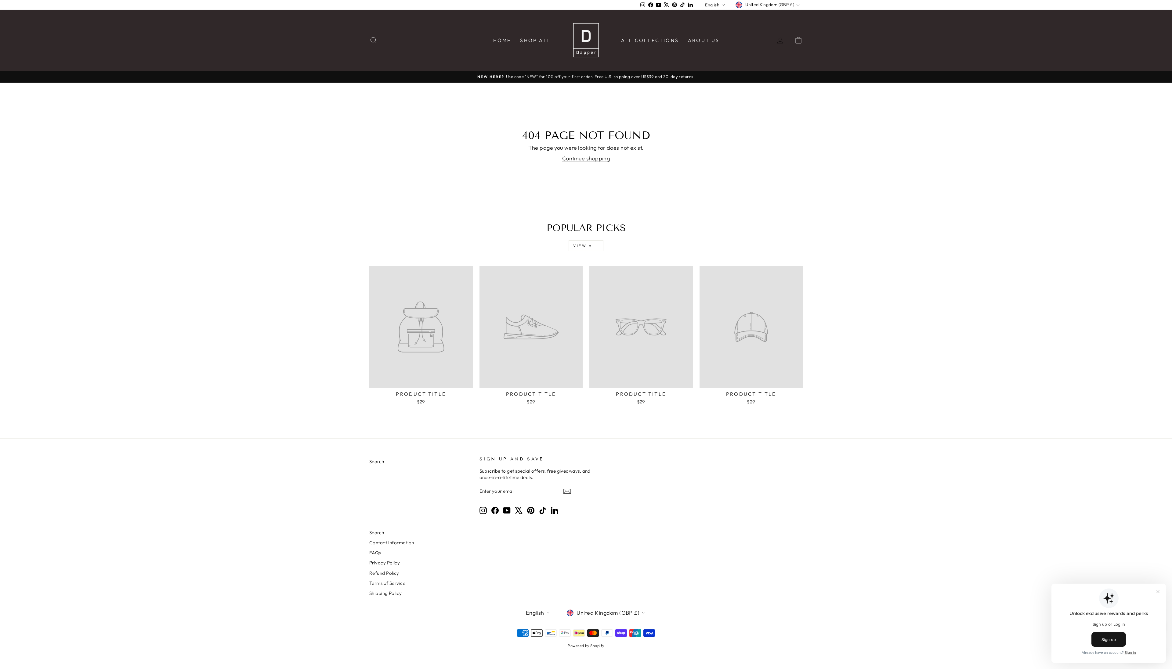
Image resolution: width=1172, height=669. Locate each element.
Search (376, 461)
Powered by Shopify (586, 645)
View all (586, 245)
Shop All (535, 40)
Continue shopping (586, 158)
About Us (704, 40)
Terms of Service (387, 583)
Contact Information (391, 543)
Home (502, 40)
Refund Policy (384, 573)
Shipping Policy (385, 593)
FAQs (375, 553)
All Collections (650, 40)
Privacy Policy (384, 563)
